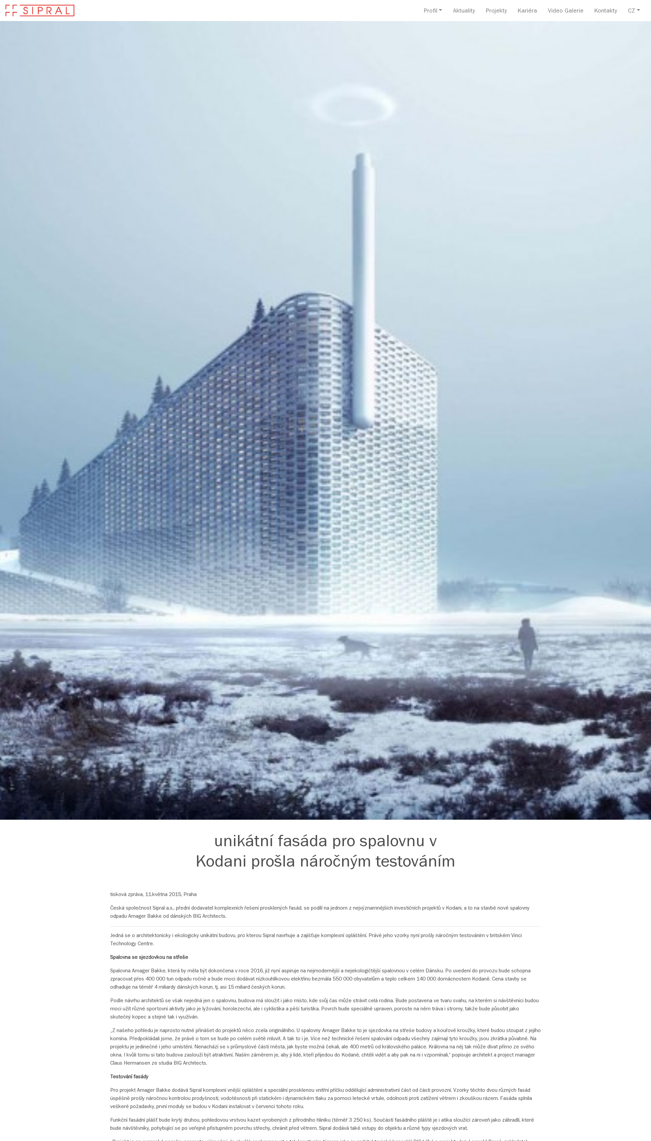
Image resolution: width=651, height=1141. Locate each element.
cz (631, 11)
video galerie (566, 11)
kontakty (605, 11)
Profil (430, 11)
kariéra (527, 11)
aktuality (464, 11)
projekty (496, 11)
